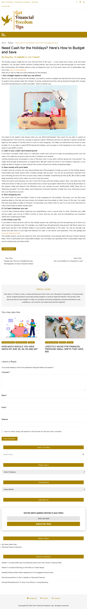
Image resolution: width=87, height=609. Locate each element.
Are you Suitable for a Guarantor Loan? (68, 261)
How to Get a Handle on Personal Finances (29, 577)
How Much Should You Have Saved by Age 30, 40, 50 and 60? (20, 347)
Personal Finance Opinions (12, 547)
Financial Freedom (51, 342)
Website (5, 419)
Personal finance (21, 342)
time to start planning (17, 70)
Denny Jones (9, 57)
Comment (6, 372)
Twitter (45, 598)
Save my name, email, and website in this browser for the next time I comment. (33, 431)
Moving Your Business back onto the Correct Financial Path (39, 563)
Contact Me (6, 6)
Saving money (9, 249)
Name (4, 395)
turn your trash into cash (11, 233)
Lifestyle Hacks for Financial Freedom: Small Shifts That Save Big (64, 349)
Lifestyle (62, 342)
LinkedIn (56, 598)
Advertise (35, 2)
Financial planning (8, 342)
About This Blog (7, 2)
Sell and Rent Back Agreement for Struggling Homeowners (31, 572)
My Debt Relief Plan (9, 544)
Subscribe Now (43, 524)
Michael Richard (8, 582)
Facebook (33, 598)
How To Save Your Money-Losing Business (32, 582)
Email (4, 407)
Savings (31, 342)
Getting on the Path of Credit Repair (30, 568)
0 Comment (35, 57)
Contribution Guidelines (22, 2)
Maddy (4, 572)
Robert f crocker (8, 563)
